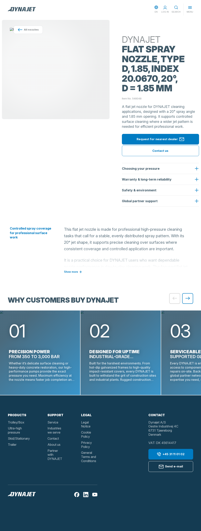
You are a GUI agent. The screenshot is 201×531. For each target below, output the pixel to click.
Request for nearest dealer (157, 139)
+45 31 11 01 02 (174, 454)
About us (54, 445)
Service (53, 422)
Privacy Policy (86, 445)
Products (17, 415)
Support (55, 415)
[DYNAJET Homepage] (22, 9)
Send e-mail (174, 466)
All (31, 29)
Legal (86, 415)
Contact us (160, 151)
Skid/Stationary (19, 438)
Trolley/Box (16, 422)
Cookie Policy (86, 434)
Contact (53, 438)
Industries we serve (54, 430)
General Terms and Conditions (88, 457)
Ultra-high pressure (15, 430)
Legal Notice (85, 424)
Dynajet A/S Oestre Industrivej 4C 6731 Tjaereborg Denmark (163, 428)
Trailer (12, 445)
